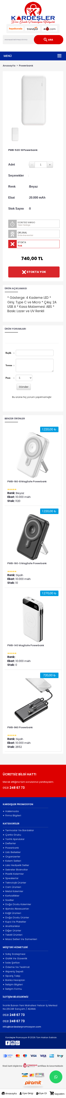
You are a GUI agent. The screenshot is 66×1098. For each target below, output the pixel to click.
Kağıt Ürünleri (12, 913)
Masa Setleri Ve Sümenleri (20, 939)
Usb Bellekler (12, 852)
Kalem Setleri (12, 861)
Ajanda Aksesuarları (16, 908)
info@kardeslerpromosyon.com (22, 1026)
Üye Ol (43, 1093)
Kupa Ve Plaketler (14, 921)
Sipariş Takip (11, 976)
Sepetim (59, 1093)
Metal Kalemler (13, 891)
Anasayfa (9, 65)
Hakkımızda (11, 811)
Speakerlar (11, 878)
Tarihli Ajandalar (14, 839)
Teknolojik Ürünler (14, 882)
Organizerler (11, 856)
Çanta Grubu (12, 834)
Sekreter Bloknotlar (15, 869)
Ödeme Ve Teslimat (16, 967)
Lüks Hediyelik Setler (16, 865)
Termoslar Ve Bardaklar (18, 830)
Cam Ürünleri (12, 887)
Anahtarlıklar (11, 926)
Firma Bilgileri (12, 815)
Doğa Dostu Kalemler (17, 904)
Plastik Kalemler (13, 874)
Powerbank (26, 65)
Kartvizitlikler (11, 895)
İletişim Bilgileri (13, 984)
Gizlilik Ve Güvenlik (15, 958)
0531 (14, 787)
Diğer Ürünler (12, 930)
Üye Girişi (27, 1093)
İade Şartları (11, 962)
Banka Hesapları (14, 980)
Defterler (9, 843)
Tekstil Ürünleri (12, 935)
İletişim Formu (12, 989)
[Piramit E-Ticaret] (33, 1084)
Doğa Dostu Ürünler (16, 917)
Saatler (8, 900)
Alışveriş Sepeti (13, 971)
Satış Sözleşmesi (14, 954)
